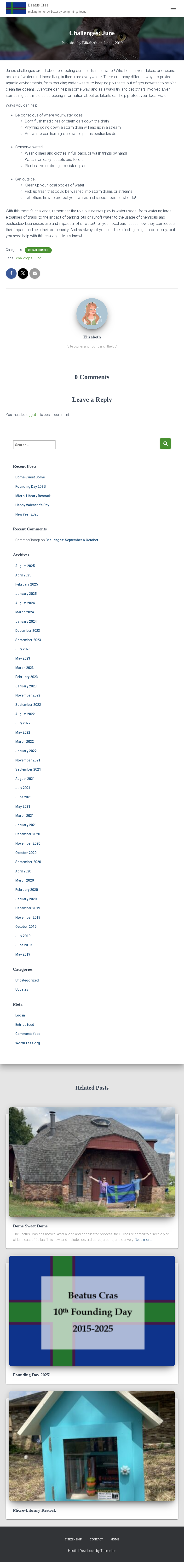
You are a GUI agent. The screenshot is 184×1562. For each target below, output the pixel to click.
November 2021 (27, 760)
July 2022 (22, 723)
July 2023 (22, 649)
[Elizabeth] (92, 313)
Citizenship (73, 1539)
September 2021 (28, 769)
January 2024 (26, 621)
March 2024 (24, 612)
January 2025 (26, 594)
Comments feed (27, 1034)
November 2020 (27, 843)
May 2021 (22, 806)
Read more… (144, 1240)
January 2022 (26, 751)
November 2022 (27, 695)
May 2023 (22, 658)
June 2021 (23, 797)
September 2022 (28, 705)
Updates (21, 989)
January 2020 (26, 899)
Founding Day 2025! (30, 486)
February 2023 (26, 677)
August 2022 (25, 714)
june (38, 258)
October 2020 (25, 853)
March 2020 (24, 880)
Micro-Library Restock (33, 496)
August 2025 (25, 566)
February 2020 (26, 890)
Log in (20, 1015)
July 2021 (22, 788)
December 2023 (27, 631)
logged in (32, 415)
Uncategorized (38, 250)
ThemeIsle (108, 1551)
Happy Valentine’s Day (32, 505)
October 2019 (25, 927)
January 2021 (26, 825)
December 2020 (27, 834)
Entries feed (24, 1025)
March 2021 (24, 816)
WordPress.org (27, 1043)
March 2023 (24, 668)
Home (115, 1539)
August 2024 (25, 603)
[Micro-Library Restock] (92, 1446)
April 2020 (23, 871)
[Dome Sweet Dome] (92, 1162)
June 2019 (23, 945)
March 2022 (24, 741)
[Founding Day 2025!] (92, 1310)
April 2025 (23, 575)
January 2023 (26, 686)
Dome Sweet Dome (30, 477)
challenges (24, 258)
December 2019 (27, 908)
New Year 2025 (26, 514)
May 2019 (22, 954)
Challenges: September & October (72, 540)
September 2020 (28, 862)
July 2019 (22, 936)
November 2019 (27, 917)
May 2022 (22, 732)
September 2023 (28, 640)
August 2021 (25, 779)
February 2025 (26, 584)
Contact (96, 1539)
